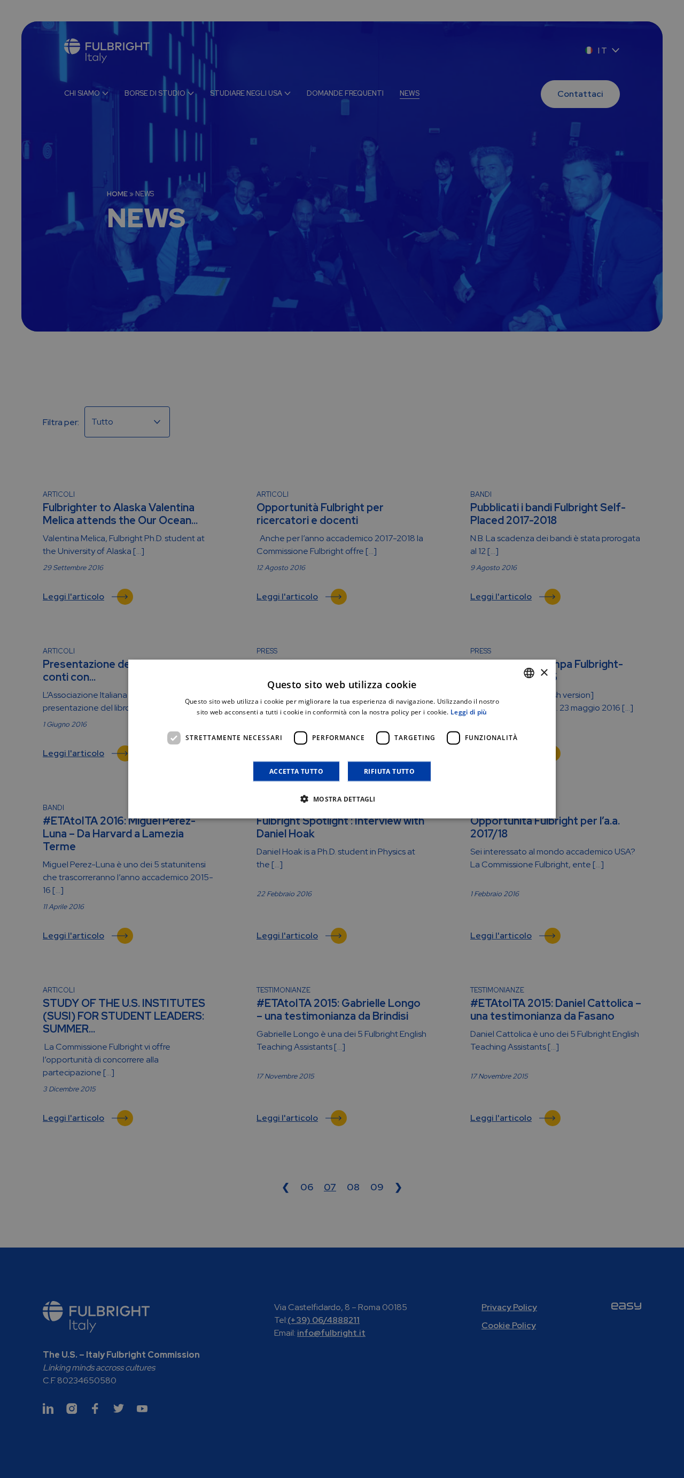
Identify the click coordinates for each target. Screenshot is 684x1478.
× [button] (544, 672)
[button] (341, 798)
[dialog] (342, 739)
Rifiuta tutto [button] (389, 770)
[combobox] (529, 673)
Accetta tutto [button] (296, 770)
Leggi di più (468, 712)
